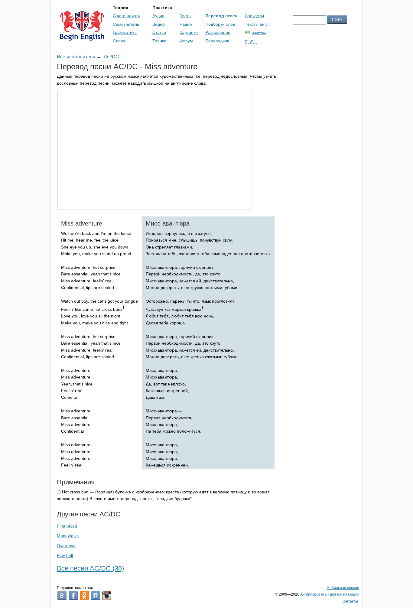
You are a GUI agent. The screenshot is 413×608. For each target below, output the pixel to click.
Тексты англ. (257, 24)
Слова (119, 40)
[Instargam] (106, 595)
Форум (186, 40)
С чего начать (126, 15)
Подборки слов (220, 24)
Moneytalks (68, 535)
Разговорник (217, 32)
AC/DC (111, 56)
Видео (158, 24)
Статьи (159, 32)
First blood (67, 526)
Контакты (350, 601)
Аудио (158, 15)
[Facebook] (73, 595)
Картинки (189, 32)
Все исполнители (76, 56)
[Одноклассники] (84, 595)
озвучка (259, 32)
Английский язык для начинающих (329, 594)
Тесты (185, 15)
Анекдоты (254, 15)
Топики (159, 40)
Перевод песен (221, 15)
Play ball (65, 555)
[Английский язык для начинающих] (82, 38)
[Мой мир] (95, 595)
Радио (186, 24)
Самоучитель (126, 24)
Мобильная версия (343, 588)
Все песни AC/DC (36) (90, 568)
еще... (251, 40)
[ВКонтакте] (62, 595)
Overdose (66, 545)
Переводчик (217, 40)
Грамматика (125, 32)
